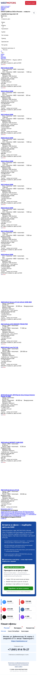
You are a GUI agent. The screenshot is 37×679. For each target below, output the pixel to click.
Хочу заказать (14, 77)
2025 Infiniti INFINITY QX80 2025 (12, 442)
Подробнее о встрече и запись (18, 588)
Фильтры (5, 49)
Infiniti (3, 8)
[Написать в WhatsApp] (20, 658)
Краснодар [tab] (25, 631)
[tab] (5, 628)
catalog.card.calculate (11, 85)
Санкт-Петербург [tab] (13, 631)
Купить (3, 85)
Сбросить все (4, 61)
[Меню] (4, 677)
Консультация (30, 3)
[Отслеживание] (23, 677)
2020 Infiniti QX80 (7, 138)
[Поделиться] (33, 12)
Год (2, 56)
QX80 (2, 10)
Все (3, 58)
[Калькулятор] (14, 677)
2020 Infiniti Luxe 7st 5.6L (9, 347)
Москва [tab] (3, 631)
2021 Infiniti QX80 (7, 68)
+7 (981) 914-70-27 (18, 649)
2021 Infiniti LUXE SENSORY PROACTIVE (14, 324)
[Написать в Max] (25, 658)
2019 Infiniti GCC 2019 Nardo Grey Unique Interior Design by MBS (18, 395)
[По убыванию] (1, 51)
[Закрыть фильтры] (2, 17)
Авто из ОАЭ (5, 7)
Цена (2, 54)
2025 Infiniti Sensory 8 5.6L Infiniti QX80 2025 (16, 302)
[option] (18, 54)
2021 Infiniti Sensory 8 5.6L (10, 490)
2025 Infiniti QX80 (7, 254)
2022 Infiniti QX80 (7, 91)
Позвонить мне (5, 77)
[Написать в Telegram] (11, 658)
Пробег (3, 57)
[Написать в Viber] (16, 658)
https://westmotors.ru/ (19, 641)
